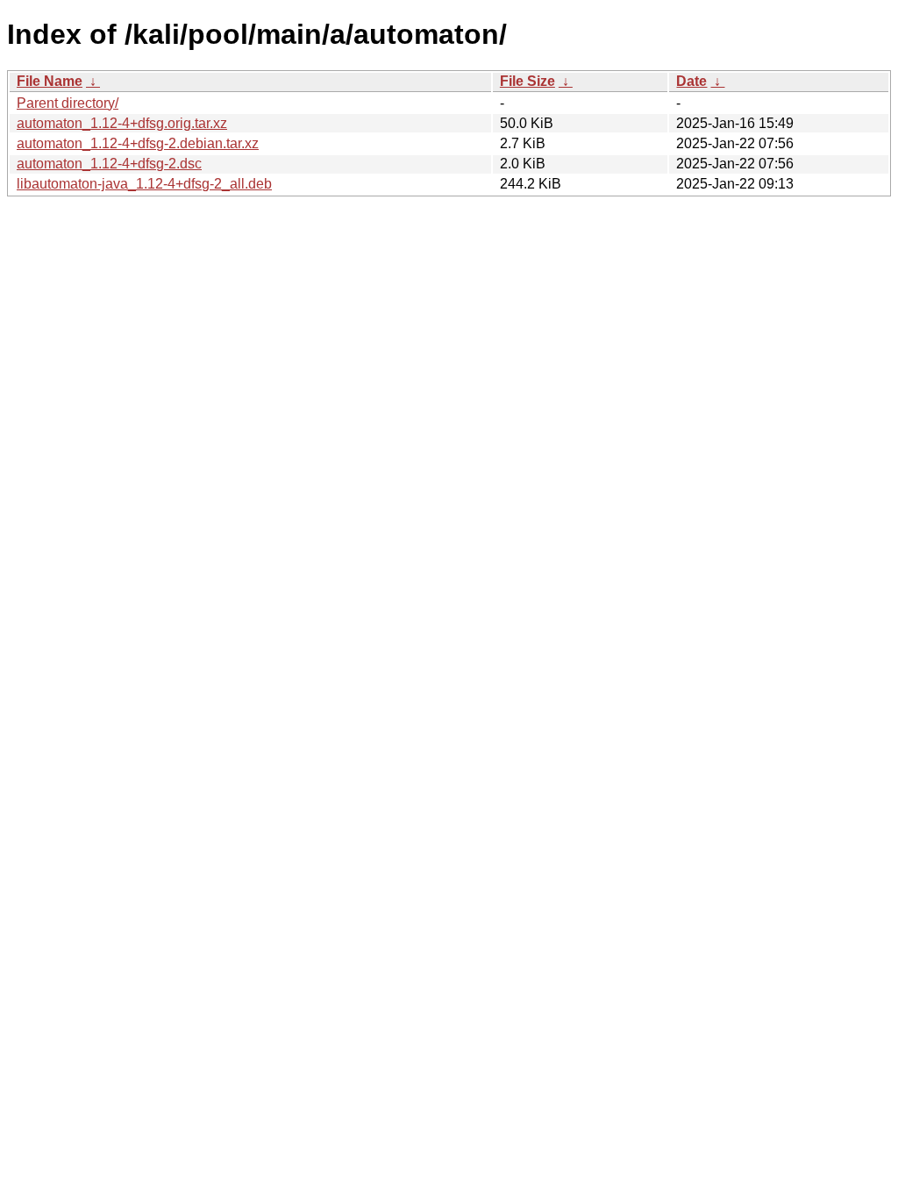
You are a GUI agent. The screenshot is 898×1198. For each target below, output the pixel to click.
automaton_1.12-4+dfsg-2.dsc (109, 163)
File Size (527, 81)
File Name (49, 81)
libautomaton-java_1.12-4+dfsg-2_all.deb (144, 183)
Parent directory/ (67, 103)
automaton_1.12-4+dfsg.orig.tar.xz (122, 123)
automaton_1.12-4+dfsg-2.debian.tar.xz (138, 143)
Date (691, 81)
